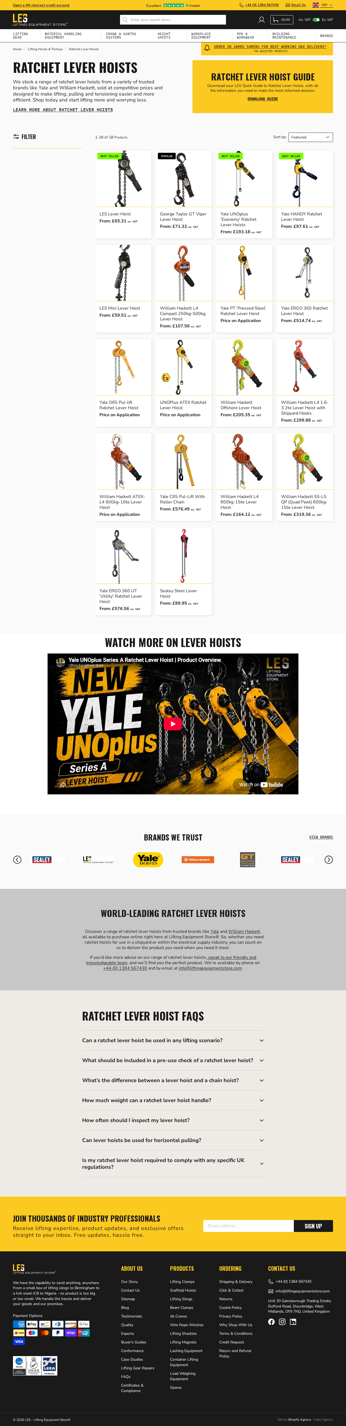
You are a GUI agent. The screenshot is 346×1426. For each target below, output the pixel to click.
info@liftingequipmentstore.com (210, 968)
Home (17, 49)
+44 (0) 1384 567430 (125, 968)
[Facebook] (271, 1322)
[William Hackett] (198, 859)
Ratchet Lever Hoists (84, 49)
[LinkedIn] (293, 1322)
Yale (215, 931)
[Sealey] (48, 859)
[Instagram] (282, 1322)
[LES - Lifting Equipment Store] (98, 859)
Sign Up (313, 1226)
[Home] (40, 19)
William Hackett (244, 931)
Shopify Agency (299, 1419)
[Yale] (148, 859)
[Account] (261, 19)
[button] (17, 859)
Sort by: (280, 137)
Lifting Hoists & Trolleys (45, 49)
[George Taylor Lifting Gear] (247, 859)
